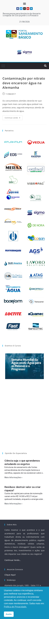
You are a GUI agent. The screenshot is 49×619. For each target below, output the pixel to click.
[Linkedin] (31, 8)
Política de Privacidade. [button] (15, 607)
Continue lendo (14, 117)
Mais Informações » (13, 477)
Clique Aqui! (10, 574)
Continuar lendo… (12, 560)
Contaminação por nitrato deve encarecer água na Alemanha (23, 83)
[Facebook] (17, 8)
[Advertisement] (24, 419)
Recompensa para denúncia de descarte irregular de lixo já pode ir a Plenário (22, 14)
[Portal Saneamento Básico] (24, 34)
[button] (24, 3)
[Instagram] (24, 8)
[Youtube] (28, 8)
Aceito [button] (9, 614)
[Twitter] (21, 8)
